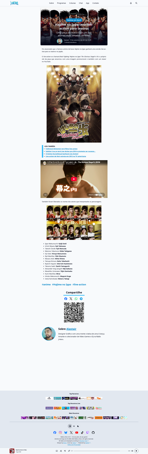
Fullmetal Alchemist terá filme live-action (61, 149)
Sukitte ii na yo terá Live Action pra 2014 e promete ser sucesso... (70, 151)
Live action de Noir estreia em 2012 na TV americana (66, 156)
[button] (131, 3)
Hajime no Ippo (61, 284)
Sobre (51, 3)
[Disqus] (74, 366)
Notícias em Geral (74, 20)
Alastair (66, 40)
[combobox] (61, 451)
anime (46, 284)
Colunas (72, 3)
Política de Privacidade (74, 445)
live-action (79, 284)
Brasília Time (83, 441)
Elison (65, 443)
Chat (81, 3)
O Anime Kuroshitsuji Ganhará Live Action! (62, 154)
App (87, 3)
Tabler (74, 443)
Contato (95, 3)
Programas (61, 3)
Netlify (87, 443)
